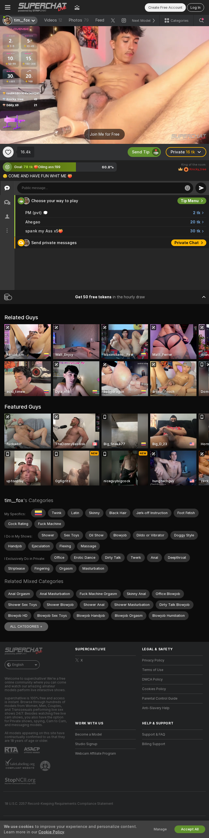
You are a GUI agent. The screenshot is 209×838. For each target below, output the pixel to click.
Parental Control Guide (159, 698)
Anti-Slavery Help (156, 708)
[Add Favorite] (8, 152)
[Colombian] (38, 513)
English (18, 665)
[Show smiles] (187, 188)
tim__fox (13, 500)
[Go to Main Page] (42, 7)
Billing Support (153, 744)
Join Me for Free (104, 134)
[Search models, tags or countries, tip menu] (201, 20)
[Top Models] (77, 7)
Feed (99, 20)
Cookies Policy (154, 689)
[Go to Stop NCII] (21, 781)
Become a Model (88, 734)
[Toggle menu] (7, 7)
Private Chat (186, 243)
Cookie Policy (51, 832)
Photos (79, 20)
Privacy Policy (153, 660)
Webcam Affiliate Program (95, 753)
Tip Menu (190, 201)
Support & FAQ (153, 734)
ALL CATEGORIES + (26, 626)
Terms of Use (152, 670)
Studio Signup (86, 744)
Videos (53, 20)
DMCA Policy (152, 679)
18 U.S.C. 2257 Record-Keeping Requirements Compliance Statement (59, 804)
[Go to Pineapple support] (45, 766)
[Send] (200, 188)
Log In (195, 7)
